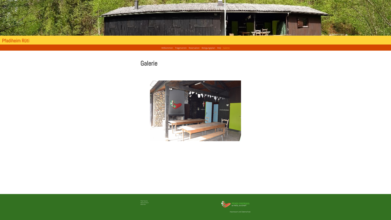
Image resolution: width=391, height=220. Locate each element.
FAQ (219, 48)
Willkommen (167, 48)
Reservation (194, 48)
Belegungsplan (208, 48)
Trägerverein (181, 48)
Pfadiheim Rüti (15, 40)
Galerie (226, 48)
